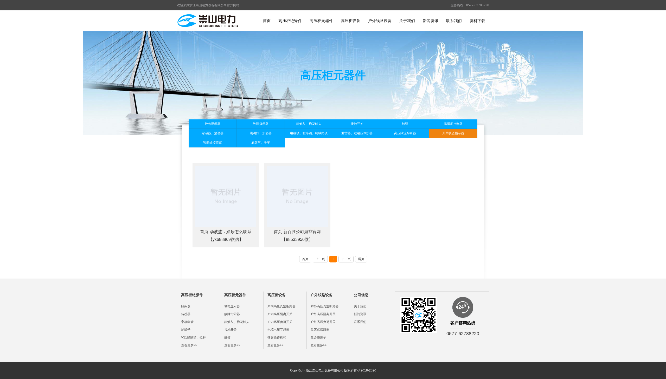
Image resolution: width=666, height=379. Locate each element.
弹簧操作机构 (276, 337)
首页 (267, 20)
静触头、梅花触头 (308, 124)
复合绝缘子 (318, 337)
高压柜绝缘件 (290, 20)
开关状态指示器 (453, 133)
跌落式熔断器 (320, 329)
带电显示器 (212, 124)
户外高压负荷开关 (323, 322)
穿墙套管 (187, 322)
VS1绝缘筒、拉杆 (193, 337)
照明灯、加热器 (261, 133)
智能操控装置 (212, 142)
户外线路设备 (380, 20)
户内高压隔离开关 (279, 314)
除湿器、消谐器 (212, 133)
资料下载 (477, 20)
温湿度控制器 (453, 124)
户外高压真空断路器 (325, 306)
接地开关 (357, 124)
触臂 (405, 124)
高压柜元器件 (321, 20)
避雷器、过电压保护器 (357, 133)
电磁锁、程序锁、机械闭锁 (309, 133)
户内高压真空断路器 (281, 306)
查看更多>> (189, 345)
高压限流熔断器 (405, 133)
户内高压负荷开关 (279, 322)
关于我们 (407, 20)
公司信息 (361, 295)
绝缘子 (185, 329)
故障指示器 (260, 124)
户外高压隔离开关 (323, 314)
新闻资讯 (430, 20)
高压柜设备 (350, 20)
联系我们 (454, 20)
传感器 (185, 314)
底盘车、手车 (260, 142)
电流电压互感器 (278, 329)
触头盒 (185, 306)
